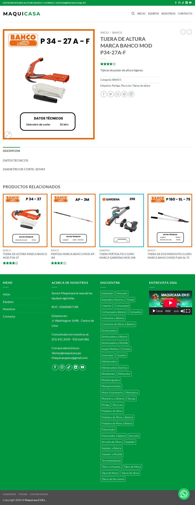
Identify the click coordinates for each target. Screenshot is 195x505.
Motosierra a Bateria (112, 398)
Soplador (130, 441)
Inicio (141, 13)
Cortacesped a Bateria (113, 312)
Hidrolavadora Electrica (114, 367)
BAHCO (117, 32)
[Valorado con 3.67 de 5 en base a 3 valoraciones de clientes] (130, 63)
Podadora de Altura (112, 411)
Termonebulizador (111, 460)
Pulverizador (108, 429)
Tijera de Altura (132, 466)
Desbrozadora (109, 330)
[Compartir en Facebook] (104, 94)
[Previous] (3, 233)
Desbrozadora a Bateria (114, 336)
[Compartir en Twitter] (111, 94)
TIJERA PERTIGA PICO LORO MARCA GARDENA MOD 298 (117, 255)
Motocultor (124, 373)
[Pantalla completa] (188, 311)
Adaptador (107, 293)
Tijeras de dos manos (112, 479)
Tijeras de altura (141, 85)
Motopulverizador (111, 386)
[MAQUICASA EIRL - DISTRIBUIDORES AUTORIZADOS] (22, 14)
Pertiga (116, 85)
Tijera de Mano (109, 472)
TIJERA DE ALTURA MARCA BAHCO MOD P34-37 (25, 255)
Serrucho (134, 435)
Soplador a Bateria (111, 448)
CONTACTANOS (39, 494)
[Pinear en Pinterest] (124, 94)
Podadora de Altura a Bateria (117, 417)
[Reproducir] (154, 311)
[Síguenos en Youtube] (190, 3)
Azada (130, 299)
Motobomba (108, 373)
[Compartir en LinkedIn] (131, 94)
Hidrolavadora (109, 361)
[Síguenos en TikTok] (183, 3)
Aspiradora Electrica (112, 299)
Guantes (121, 355)
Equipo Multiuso (110, 349)
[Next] (192, 233)
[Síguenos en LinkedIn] (186, 3)
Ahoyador (122, 293)
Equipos (153, 13)
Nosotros (168, 13)
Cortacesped (122, 305)
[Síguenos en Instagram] (179, 3)
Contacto (185, 13)
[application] (170, 303)
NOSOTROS (9, 494)
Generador (107, 355)
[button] (8, 135)
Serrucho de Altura (111, 441)
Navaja (131, 398)
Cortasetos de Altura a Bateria (118, 324)
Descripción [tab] (11, 150)
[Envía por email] (117, 94)
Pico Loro (126, 85)
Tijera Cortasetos (111, 466)
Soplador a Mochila (111, 454)
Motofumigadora (110, 380)
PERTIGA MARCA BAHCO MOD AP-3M (73, 255)
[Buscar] (133, 13)
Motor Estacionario (111, 392)
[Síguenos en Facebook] (176, 3)
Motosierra (132, 392)
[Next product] (183, 32)
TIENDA (23, 494)
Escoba (126, 349)
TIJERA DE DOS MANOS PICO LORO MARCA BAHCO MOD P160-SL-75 (170, 255)
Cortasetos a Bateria (112, 318)
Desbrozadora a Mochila (114, 342)
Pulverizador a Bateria (113, 435)
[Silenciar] (183, 311)
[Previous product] (189, 32)
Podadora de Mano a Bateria (117, 423)
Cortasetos (135, 312)
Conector (106, 305)
